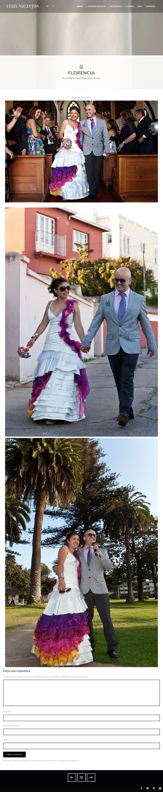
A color (97, 78)
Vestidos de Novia (96, 6)
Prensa (130, 6)
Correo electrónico (12, 725)
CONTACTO (150, 6)
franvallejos (68, 78)
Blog (140, 6)
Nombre (7, 711)
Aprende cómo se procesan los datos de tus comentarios (57, 760)
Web (5, 739)
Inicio (80, 6)
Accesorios (116, 6)
